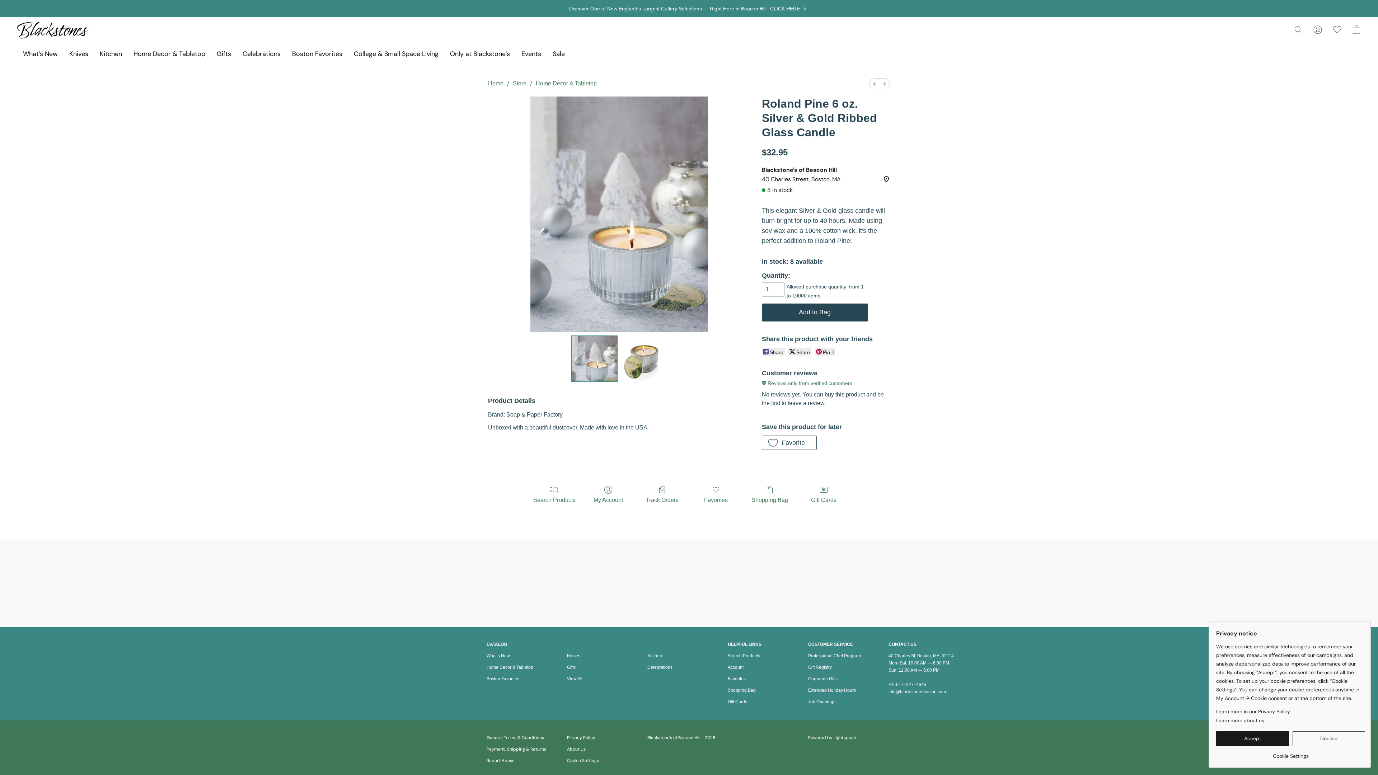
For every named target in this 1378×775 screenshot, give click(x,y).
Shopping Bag (769, 500)
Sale (559, 54)
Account (736, 667)
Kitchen (111, 54)
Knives (78, 54)
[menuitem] (875, 84)
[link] (789, 8)
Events (531, 54)
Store (519, 83)
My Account (608, 500)
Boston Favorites (317, 54)
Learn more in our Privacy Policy (1253, 711)
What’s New (40, 54)
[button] (53, 30)
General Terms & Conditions (515, 738)
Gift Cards (823, 500)
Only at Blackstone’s (480, 54)
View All (574, 678)
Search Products (554, 500)
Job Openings (821, 701)
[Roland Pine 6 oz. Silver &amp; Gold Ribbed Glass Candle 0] (594, 358)
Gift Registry (820, 667)
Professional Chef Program (834, 655)
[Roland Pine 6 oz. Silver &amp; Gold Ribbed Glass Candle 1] (643, 358)
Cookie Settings (583, 761)
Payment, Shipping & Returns (516, 749)
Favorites (716, 500)
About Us (576, 749)
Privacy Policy (581, 738)
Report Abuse (501, 761)
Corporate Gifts (823, 678)
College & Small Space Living (396, 54)
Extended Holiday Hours (832, 690)
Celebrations (262, 54)
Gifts (224, 54)
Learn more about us (1240, 720)
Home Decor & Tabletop (169, 54)
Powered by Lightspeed (832, 738)
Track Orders (662, 500)
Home (495, 83)
